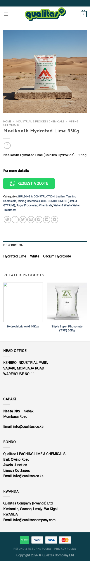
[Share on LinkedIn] (46, 219)
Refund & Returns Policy (33, 548)
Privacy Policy (65, 548)
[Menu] (6, 14)
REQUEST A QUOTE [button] (32, 183)
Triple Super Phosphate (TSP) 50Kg (67, 328)
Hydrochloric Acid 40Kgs (23, 326)
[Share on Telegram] (54, 219)
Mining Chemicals (29, 201)
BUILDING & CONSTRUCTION (36, 196)
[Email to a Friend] (31, 219)
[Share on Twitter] (23, 219)
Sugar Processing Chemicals (34, 205)
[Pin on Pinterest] (38, 219)
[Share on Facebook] (15, 219)
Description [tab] (13, 245)
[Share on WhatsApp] (7, 219)
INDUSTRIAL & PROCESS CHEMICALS (40, 121)
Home (7, 121)
